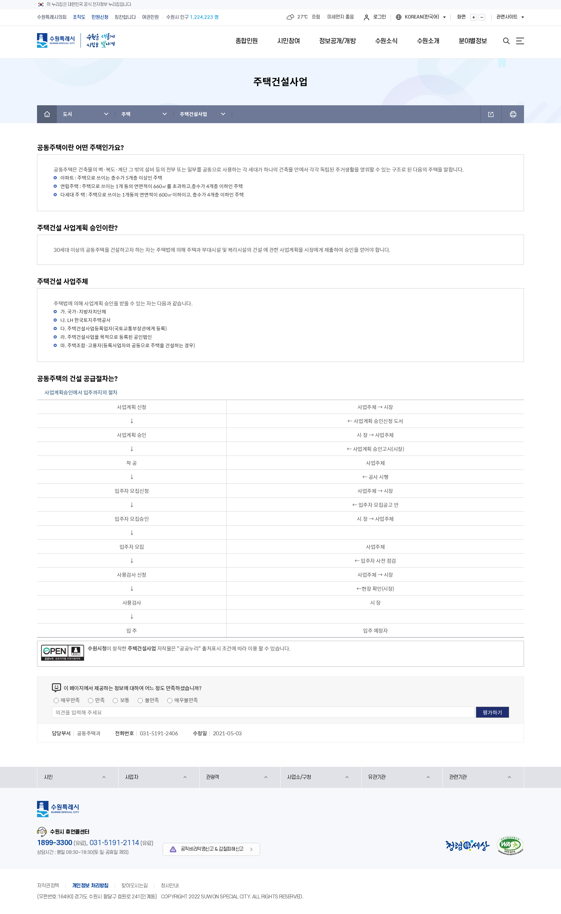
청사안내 (169, 886)
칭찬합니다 (125, 17)
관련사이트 (506, 17)
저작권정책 (48, 886)
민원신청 (100, 17)
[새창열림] (62, 653)
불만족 (152, 700)
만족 (100, 700)
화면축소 (482, 17)
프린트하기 (513, 114)
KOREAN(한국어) (422, 17)
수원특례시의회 (52, 17)
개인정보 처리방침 (90, 886)
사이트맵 (520, 41)
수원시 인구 (192, 17)
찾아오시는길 (134, 886)
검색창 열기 (506, 41)
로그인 (379, 17)
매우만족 (70, 700)
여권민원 (150, 17)
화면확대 (473, 17)
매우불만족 (186, 700)
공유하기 (490, 114)
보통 (125, 700)
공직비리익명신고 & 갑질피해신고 (212, 849)
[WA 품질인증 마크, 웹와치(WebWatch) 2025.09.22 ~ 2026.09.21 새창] (510, 845)
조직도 (79, 17)
